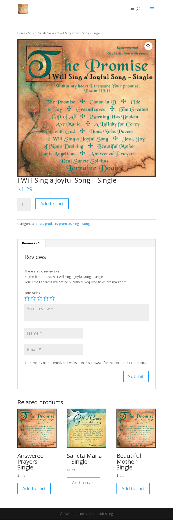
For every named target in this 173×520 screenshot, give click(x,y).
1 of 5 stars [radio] (27, 298)
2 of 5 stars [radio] (33, 298)
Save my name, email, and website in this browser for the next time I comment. (88, 363)
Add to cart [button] (34, 488)
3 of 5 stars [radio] (39, 298)
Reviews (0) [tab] (31, 243)
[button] (148, 46)
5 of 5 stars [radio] (52, 298)
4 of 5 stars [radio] (46, 298)
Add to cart (52, 204)
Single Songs (47, 33)
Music (32, 33)
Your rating (33, 293)
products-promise (58, 223)
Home (21, 33)
